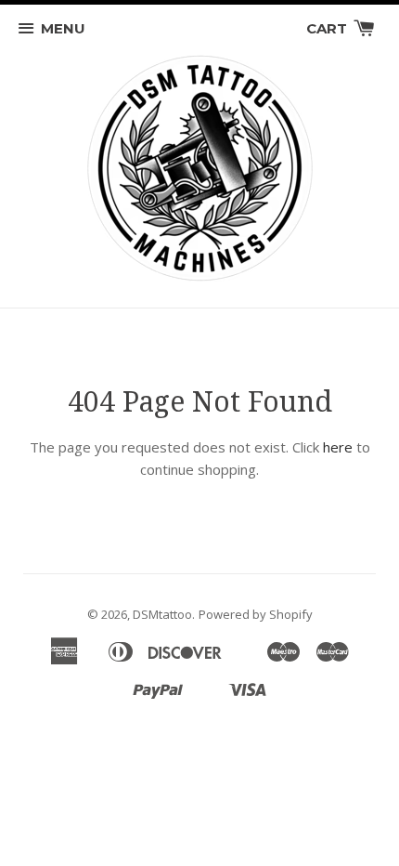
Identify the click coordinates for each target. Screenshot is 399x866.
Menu (63, 28)
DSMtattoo (162, 614)
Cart (328, 28)
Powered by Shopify (256, 614)
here (338, 447)
